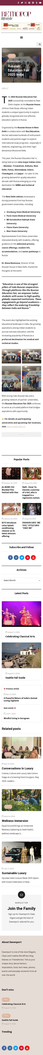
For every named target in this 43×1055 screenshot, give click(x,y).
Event (12, 56)
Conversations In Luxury (17, 768)
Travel (8, 664)
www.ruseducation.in (16, 426)
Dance (8, 622)
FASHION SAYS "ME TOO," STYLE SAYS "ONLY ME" (31, 525)
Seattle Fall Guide (15, 678)
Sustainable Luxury (14, 873)
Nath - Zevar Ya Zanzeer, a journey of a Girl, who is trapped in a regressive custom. (31, 492)
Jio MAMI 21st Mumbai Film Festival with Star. (10, 489)
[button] (21, 37)
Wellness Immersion (15, 821)
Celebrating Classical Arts (20, 636)
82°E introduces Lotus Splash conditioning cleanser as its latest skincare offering (9, 529)
